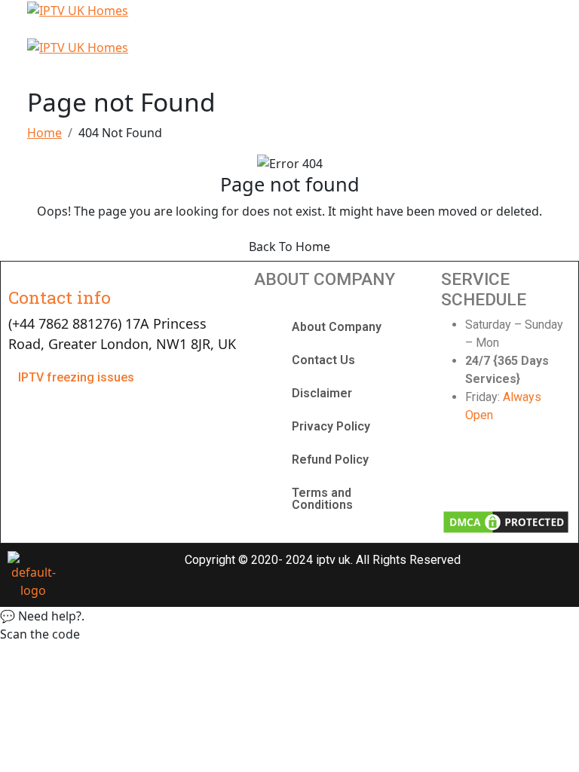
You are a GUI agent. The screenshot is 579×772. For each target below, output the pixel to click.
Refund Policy (330, 459)
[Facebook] (460, 470)
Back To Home (289, 246)
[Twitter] (493, 470)
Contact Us (323, 360)
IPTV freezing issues (76, 377)
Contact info (59, 297)
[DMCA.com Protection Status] (505, 521)
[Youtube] (526, 470)
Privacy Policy (331, 426)
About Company (336, 327)
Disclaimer (322, 393)
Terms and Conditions (322, 499)
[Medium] (560, 470)
